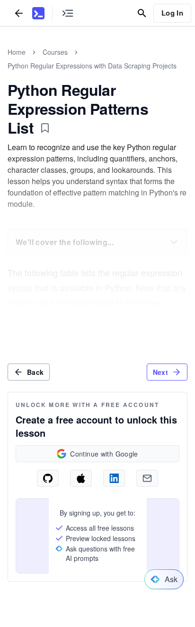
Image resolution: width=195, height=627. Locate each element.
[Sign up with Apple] (81, 478)
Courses (55, 52)
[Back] (19, 13)
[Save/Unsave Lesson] (45, 128)
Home (17, 52)
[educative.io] (38, 13)
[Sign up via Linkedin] (114, 478)
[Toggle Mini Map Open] (67, 13)
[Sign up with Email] (147, 478)
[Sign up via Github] (48, 478)
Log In (172, 13)
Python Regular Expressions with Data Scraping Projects (92, 65)
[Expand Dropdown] (173, 242)
